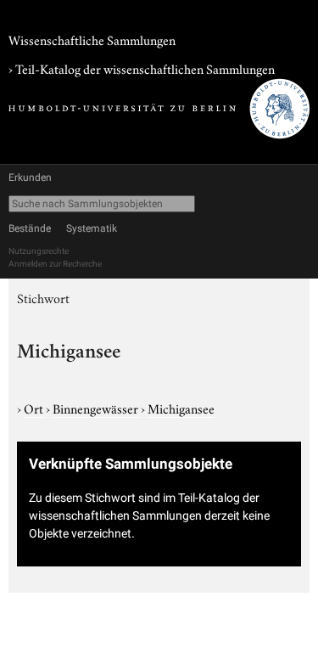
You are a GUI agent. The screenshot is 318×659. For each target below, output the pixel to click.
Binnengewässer (97, 407)
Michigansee (181, 407)
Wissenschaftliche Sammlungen (92, 39)
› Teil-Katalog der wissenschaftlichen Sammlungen (141, 68)
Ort (35, 407)
